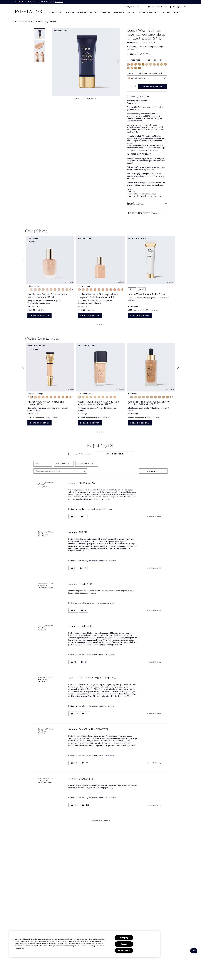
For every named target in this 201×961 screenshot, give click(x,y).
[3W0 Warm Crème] (114, 397)
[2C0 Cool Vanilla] (91, 397)
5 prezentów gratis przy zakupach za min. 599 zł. (39, 2)
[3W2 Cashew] (132, 64)
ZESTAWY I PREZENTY (148, 12)
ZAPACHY (106, 12)
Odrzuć (124, 944)
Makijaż (31, 21)
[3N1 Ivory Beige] (165, 64)
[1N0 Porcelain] (39, 289)
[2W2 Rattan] (161, 64)
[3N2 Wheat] (55, 397)
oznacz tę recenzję (154, 517)
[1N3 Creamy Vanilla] (158, 64)
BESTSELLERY (56, 12)
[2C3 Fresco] (106, 289)
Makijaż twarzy (42, 21)
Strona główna (21, 21)
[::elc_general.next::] (72, 290)
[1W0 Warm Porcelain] (43, 289)
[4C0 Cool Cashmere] (110, 397)
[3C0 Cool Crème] (106, 397)
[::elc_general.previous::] (29, 290)
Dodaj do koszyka (152, 86)
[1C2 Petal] (58, 289)
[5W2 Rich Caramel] (143, 64)
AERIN (131, 12)
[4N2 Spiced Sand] (139, 64)
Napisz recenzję (114, 454)
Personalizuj (124, 950)
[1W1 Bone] (55, 289)
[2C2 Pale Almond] (98, 289)
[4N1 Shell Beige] (122, 289)
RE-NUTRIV (119, 12)
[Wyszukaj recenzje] (84, 471)
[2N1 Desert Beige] (150, 64)
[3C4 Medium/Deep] (132, 68)
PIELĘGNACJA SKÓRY (76, 12)
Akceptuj (124, 938)
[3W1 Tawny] (135, 68)
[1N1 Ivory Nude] (146, 64)
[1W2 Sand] (66, 289)
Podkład (53, 21)
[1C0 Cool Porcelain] (79, 397)
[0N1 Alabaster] (31, 289)
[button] (194, 950)
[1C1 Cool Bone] (128, 64)
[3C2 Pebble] (118, 289)
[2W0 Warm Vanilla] (102, 397)
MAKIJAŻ (94, 12)
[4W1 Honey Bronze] (135, 64)
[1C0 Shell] (35, 289)
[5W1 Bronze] (66, 397)
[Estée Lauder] (28, 11)
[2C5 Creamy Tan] (128, 68)
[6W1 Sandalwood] (139, 68)
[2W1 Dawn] (154, 64)
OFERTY (177, 12)
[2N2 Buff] (102, 289)
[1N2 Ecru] (62, 289)
